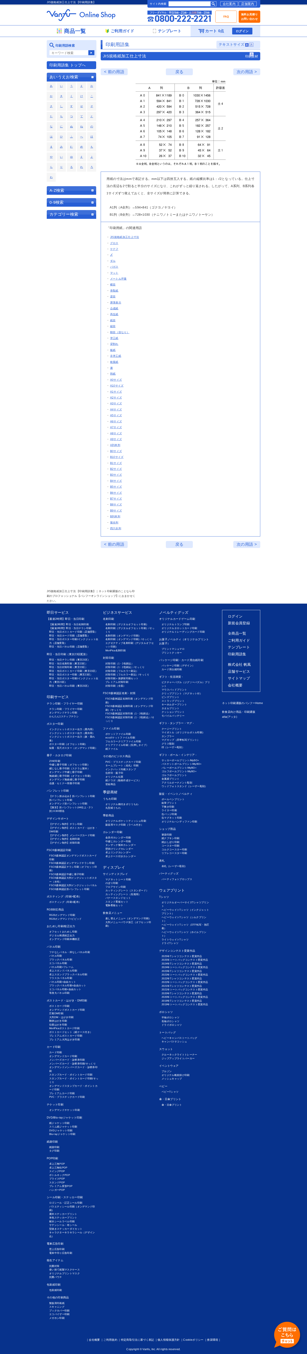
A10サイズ (117, 385)
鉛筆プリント (169, 803)
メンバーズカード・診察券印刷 (67, 1059)
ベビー (163, 1086)
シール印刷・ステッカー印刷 (65, 1197)
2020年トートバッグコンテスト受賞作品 (185, 997)
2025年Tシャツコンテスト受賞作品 (182, 956)
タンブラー (168, 736)
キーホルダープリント (174, 704)
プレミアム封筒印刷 (116, 682)
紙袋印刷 (52, 1141)
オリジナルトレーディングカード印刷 (183, 631)
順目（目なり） (119, 332)
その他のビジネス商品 (117, 756)
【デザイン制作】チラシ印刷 (65, 824)
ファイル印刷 (111, 728)
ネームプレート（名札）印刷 (121, 765)
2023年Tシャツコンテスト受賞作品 (182, 971)
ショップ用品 (167, 829)
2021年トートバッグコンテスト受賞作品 (185, 989)
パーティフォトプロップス (177, 879)
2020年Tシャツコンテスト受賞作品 (182, 993)
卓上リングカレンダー (118, 852)
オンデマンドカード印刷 (63, 1056)
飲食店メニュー (112, 913)
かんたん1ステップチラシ (64, 716)
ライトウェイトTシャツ (175, 939)
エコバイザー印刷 (59, 1314)
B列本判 (115, 516)
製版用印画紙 (57, 1303)
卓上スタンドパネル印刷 (63, 970)
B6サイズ (116, 492)
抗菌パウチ (55, 1277)
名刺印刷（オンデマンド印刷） (123, 635)
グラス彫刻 (168, 743)
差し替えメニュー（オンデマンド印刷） (128, 918)
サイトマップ (239, 678)
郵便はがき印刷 (58, 1020)
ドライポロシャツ (172, 1024)
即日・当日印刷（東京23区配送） (68, 654)
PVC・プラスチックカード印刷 (67, 1097)
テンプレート (239, 647)
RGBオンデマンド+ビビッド (65, 918)
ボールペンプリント (173, 799)
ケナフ (114, 249)
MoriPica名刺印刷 (115, 650)
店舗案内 (247, 4)
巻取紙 (114, 290)
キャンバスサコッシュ (174, 1041)
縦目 (113, 326)
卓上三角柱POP (58, 1167)
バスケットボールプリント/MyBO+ (182, 764)
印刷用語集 (237, 654)
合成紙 (114, 308)
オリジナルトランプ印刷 (176, 624)
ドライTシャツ (170, 943)
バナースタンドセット (118, 898)
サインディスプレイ (115, 874)
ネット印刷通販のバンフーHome (242, 703)
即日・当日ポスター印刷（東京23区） (71, 674)
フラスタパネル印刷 (60, 978)
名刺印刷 (108, 618)
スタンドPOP (57, 1182)
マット (114, 272)
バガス (114, 266)
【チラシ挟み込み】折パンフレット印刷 (72, 796)
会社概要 (235, 685)
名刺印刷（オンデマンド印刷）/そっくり (128, 639)
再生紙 (114, 314)
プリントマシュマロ (173, 649)
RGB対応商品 (55, 909)
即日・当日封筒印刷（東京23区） (68, 667)
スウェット (166, 1049)
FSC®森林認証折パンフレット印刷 (69, 889)
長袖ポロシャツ (170, 1021)
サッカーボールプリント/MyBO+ (180, 760)
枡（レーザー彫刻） (173, 747)
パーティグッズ (168, 873)
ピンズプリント (170, 697)
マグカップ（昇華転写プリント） (181, 739)
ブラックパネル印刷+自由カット (67, 985)
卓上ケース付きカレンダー (120, 856)
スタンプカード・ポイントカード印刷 (70, 1074)
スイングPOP (57, 1171)
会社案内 (229, 4)
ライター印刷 (169, 810)
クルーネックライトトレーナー (179, 1054)
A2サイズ (116, 397)
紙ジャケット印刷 (59, 1123)
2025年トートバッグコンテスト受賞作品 (185, 959)
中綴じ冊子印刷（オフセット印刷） (69, 764)
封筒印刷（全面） (115, 685)
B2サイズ (116, 469)
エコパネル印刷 (58, 963)
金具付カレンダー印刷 (118, 837)
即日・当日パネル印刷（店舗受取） (69, 646)
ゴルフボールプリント (174, 775)
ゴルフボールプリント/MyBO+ (179, 771)
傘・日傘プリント (170, 1099)
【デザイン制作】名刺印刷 (64, 839)
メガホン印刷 (57, 1318)
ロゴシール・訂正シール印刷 (65, 1202)
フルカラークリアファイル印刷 (123, 741)
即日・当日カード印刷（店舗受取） (69, 635)
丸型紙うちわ (113, 807)
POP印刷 (52, 1158)
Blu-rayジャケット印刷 (62, 1134)
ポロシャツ (166, 1012)
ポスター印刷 (55, 723)
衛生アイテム (55, 1260)
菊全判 (114, 522)
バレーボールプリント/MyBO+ (179, 767)
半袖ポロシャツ (170, 1017)
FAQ (226, 16)
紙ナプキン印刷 (170, 838)
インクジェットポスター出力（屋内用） (72, 729)
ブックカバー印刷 (59, 1310)
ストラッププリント (173, 701)
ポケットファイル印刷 (118, 734)
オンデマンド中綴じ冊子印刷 (65, 772)
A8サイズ (116, 433)
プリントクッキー (172, 652)
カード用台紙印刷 (172, 669)
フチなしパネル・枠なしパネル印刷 (69, 952)
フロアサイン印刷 (115, 886)
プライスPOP (57, 1178)
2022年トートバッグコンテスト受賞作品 (185, 982)
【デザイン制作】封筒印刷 (64, 842)
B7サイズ (116, 498)
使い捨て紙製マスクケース (64, 1269)
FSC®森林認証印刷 (59, 850)
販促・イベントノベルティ (175, 793)
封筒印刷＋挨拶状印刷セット (121, 678)
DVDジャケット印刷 (60, 1130)
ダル (113, 261)
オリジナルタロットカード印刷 (179, 628)
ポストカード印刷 (59, 1006)
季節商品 (108, 815)
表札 (162, 860)
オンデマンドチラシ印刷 (63, 712)
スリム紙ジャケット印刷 (63, 1126)
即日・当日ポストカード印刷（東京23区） (73, 671)
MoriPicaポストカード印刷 (64, 1028)
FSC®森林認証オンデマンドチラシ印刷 (71, 863)
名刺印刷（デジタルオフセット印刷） (127, 624)
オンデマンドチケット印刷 (64, 1110)
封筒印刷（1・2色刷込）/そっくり (125, 667)
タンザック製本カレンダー (120, 845)
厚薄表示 (115, 302)
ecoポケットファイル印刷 (120, 737)
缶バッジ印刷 (169, 814)
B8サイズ (116, 504)
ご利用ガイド (239, 640)
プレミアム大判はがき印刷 (64, 1039)
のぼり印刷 (111, 883)
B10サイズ (117, 457)
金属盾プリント (170, 778)
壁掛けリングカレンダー (119, 848)
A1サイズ (116, 391)
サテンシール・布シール (63, 1225)
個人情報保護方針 (169, 1339)
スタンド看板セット (116, 901)
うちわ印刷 (110, 798)
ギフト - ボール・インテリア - (177, 754)
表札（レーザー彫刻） (174, 866)
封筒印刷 (108, 657)
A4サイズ (116, 409)
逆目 (113, 296)
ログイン (242, 31)
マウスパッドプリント (174, 689)
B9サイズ (116, 510)
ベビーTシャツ (170, 1091)
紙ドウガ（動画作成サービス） (123, 780)
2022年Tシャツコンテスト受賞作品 (182, 978)
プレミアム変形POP (60, 1186)
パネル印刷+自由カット (62, 981)
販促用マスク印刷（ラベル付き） (124, 824)
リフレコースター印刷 (174, 853)
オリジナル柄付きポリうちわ (121, 804)
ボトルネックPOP (59, 1175)
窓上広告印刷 (57, 1249)
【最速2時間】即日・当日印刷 (65, 618)
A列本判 (115, 445)
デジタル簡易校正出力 (62, 935)
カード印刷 (54, 1046)
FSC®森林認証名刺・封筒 (119, 693)
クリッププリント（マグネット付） (182, 693)
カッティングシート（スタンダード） (127, 890)
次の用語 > (247, 72)
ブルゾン (167, 1071)
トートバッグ (167, 1032)
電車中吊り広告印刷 (60, 1253)
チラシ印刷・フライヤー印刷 (65, 703)
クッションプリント (173, 712)
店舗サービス (239, 671)
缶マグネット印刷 (172, 817)
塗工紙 (114, 338)
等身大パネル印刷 (59, 993)
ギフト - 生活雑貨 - (171, 676)
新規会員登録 (239, 623)
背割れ (114, 344)
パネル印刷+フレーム (61, 967)
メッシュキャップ (172, 1078)
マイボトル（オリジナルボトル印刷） (183, 732)
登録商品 (110, 784)
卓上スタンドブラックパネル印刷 (68, 974)
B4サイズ (116, 480)
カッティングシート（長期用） (123, 894)
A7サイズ (116, 427)
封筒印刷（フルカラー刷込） (121, 671)
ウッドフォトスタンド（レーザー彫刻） (184, 786)
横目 (113, 284)
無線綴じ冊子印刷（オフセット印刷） (70, 775)
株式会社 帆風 (239, 664)
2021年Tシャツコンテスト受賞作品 (182, 986)
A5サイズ (116, 415)
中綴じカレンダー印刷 (118, 841)
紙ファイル (111, 748)
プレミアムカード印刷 (62, 1093)
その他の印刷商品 (58, 1297)
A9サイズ (116, 439)
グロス (114, 243)
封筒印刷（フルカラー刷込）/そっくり (127, 674)
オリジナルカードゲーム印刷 (177, 618)
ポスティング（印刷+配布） (64, 896)
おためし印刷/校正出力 (61, 926)
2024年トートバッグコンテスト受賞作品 (185, 967)
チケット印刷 (55, 1104)
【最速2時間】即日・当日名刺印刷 (69, 624)
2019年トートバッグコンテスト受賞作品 (185, 1004)
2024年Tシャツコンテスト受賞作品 (182, 963)
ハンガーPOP (57, 1190)
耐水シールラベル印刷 (62, 1221)
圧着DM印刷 (56, 1013)
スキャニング (57, 1306)
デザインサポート (58, 818)
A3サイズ (116, 403)
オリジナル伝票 (114, 776)
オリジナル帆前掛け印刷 (176, 1075)
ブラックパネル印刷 (60, 959)
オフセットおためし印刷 (63, 931)
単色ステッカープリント (63, 1217)
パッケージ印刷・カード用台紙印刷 (181, 660)
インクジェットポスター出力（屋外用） (72, 733)
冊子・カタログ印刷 (59, 755)
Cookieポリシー (193, 1339)
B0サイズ (116, 451)
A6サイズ (116, 421)
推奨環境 (212, 1339)
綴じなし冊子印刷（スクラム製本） (69, 768)
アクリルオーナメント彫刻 (177, 782)
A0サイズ (116, 379)
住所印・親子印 (114, 773)
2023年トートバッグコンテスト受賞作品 (185, 974)
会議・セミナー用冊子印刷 (64, 783)
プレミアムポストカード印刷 (65, 1035)
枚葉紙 (114, 362)
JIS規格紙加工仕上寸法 (124, 237)
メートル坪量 (118, 278)
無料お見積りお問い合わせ (249, 16)
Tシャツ (164, 897)
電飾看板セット (114, 905)
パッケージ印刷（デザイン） (178, 665)
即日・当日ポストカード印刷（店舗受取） (73, 631)
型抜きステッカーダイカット (65, 1228)
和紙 (113, 373)
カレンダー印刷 (112, 832)
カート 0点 (214, 31)
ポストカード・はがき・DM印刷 (67, 1000)
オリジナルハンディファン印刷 (179, 821)
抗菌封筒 (54, 1266)
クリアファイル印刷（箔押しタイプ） (127, 745)
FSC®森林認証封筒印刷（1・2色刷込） (128, 713)
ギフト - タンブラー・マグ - (176, 723)
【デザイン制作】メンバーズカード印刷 (72, 835)
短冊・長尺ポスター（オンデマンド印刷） (73, 748)
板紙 (113, 350)
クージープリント (172, 728)
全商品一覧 (237, 633)
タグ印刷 (54, 1150)
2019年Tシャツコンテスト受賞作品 (182, 1000)
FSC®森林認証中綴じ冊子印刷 (66, 874)
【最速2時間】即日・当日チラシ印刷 (70, 628)
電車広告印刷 (55, 1243)
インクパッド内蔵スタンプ (120, 769)
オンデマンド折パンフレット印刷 (68, 803)
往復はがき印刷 (58, 1024)
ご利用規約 (110, 1339)
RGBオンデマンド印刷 (62, 915)
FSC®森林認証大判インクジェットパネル (73, 885)
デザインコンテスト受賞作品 (177, 950)
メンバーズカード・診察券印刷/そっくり (72, 1063)
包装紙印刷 (54, 1284)
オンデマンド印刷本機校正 (64, 939)
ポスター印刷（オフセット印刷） (68, 744)
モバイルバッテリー (173, 715)
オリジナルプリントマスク (64, 1273)
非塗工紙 (115, 356)
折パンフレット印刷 (60, 800)
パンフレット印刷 (58, 790)
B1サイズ (116, 463)
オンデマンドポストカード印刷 (67, 1009)
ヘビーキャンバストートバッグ (179, 1038)
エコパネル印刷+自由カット (65, 989)
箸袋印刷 (167, 834)
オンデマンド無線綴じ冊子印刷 (67, 779)
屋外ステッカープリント (63, 1214)
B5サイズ (116, 486)
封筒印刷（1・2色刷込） (119, 663)
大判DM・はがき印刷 (61, 1017)
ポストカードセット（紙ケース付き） (70, 1032)
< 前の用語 (114, 72)
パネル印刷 (54, 946)
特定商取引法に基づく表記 (137, 1339)
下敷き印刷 (168, 806)
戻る (179, 72)
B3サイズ (116, 474)
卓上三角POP (57, 1163)
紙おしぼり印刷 (170, 842)
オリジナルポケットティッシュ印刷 (125, 821)
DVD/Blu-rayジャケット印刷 (64, 1117)
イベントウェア (168, 1065)
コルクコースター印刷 (174, 849)
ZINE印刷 (54, 761)
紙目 (113, 320)
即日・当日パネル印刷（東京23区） (69, 685)
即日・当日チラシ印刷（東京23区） (69, 659)
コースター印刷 (170, 845)
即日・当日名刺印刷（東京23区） (68, 663)
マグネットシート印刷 (118, 879)
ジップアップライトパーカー (178, 1058)
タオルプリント (170, 708)
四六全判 (115, 528)
